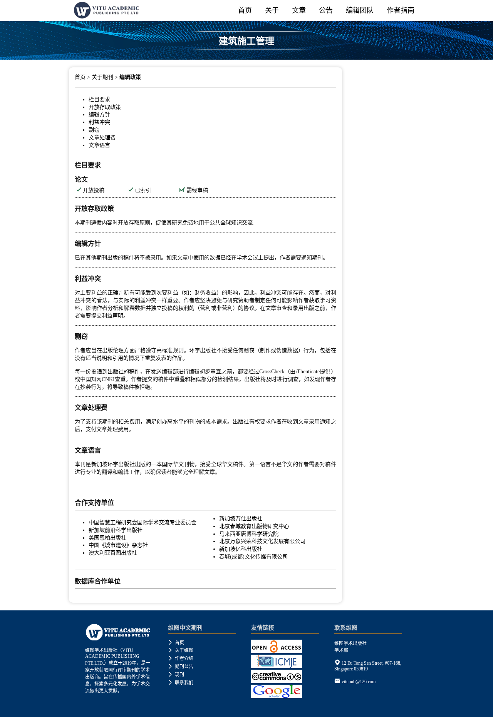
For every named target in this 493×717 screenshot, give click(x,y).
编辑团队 (360, 10)
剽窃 (94, 130)
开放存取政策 (105, 107)
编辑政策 (130, 77)
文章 (299, 10)
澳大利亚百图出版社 (113, 553)
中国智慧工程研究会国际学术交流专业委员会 (142, 522)
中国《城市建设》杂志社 (118, 545)
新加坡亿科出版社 (240, 549)
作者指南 (400, 10)
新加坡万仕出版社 (240, 518)
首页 (245, 10)
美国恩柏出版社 (107, 538)
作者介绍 (180, 658)
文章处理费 (102, 137)
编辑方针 (99, 114)
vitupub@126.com (359, 681)
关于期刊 (102, 77)
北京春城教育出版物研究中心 (254, 526)
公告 (326, 10)
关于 (272, 10)
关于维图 (180, 650)
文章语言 (99, 145)
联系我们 (180, 682)
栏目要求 (99, 99)
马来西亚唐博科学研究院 (248, 534)
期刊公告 (180, 666)
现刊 (176, 674)
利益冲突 (99, 122)
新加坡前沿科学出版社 (116, 530)
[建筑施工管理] (246, 57)
